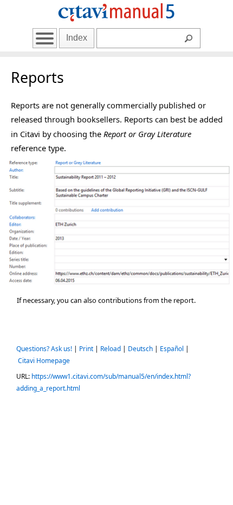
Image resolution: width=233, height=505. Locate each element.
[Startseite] (116, 23)
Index (76, 37)
